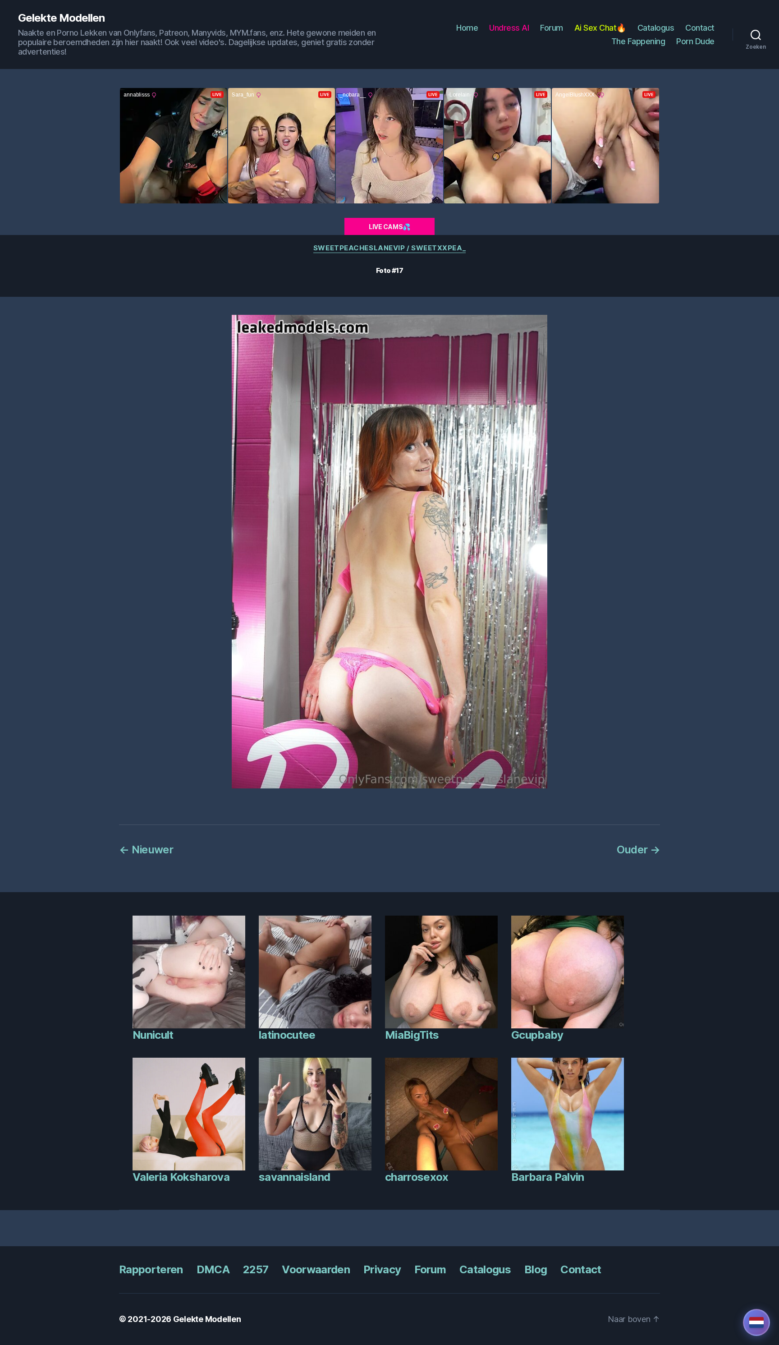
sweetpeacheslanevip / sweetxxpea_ (389, 248)
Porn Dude (695, 41)
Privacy (382, 1269)
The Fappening (638, 41)
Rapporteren (151, 1269)
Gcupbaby (537, 1034)
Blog (535, 1269)
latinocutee (287, 1034)
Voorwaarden (316, 1269)
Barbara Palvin (547, 1177)
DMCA (213, 1269)
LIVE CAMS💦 (389, 226)
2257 (255, 1269)
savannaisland (294, 1177)
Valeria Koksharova (181, 1177)
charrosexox (417, 1177)
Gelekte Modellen (61, 18)
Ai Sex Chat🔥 (600, 27)
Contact (700, 27)
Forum (551, 27)
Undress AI (509, 27)
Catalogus (655, 27)
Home (467, 27)
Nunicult (153, 1034)
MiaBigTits (412, 1034)
